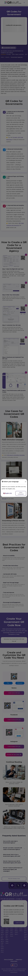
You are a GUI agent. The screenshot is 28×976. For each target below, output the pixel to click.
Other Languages (21, 493)
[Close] (25, 482)
